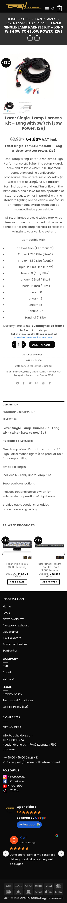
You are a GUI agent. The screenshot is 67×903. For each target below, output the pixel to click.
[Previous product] (37, 38)
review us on (27, 824)
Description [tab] (11, 405)
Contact (8, 679)
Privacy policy (12, 694)
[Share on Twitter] (30, 383)
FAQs (6, 613)
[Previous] (8, 75)
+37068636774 (13, 740)
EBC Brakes (11, 632)
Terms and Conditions (18, 700)
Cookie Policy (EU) (15, 707)
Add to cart (42, 344)
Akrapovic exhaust (16, 625)
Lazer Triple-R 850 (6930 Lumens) (17, 565)
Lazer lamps (45, 19)
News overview (13, 619)
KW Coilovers (12, 638)
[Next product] (30, 38)
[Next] (58, 75)
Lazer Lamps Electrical (26, 23)
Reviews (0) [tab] (10, 419)
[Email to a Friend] (37, 383)
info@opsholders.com (18, 735)
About (7, 672)
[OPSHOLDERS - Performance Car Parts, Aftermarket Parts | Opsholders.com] (23, 6)
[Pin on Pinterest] (43, 383)
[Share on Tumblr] (50, 383)
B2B (5, 666)
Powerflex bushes (15, 644)
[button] (47, 8)
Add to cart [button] (17, 582)
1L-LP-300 (18, 371)
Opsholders (26, 806)
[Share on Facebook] (24, 383)
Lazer (27, 371)
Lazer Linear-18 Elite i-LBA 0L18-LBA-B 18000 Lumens (49, 567)
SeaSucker (10, 650)
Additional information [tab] (19, 412)
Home (11, 19)
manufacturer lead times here (33, 337)
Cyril (23, 837)
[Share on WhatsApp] (17, 383)
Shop (25, 19)
